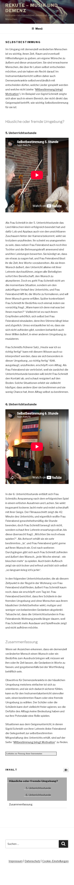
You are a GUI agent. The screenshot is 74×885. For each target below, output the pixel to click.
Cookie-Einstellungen (55, 861)
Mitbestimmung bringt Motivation (34, 742)
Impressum (16, 861)
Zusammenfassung (21, 804)
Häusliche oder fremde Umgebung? (33, 781)
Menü (39, 28)
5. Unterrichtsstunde (38, 788)
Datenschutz (32, 861)
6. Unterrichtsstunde (38, 795)
